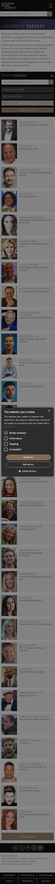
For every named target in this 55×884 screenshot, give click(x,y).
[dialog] (27, 442)
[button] (27, 471)
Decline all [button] (28, 464)
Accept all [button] (28, 457)
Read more (9, 426)
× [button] (49, 411)
